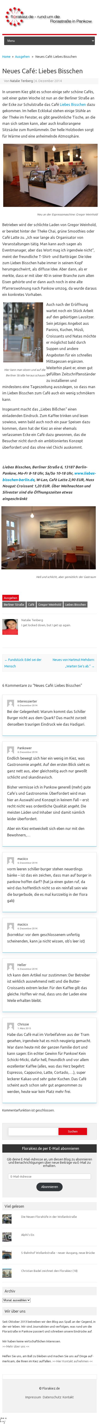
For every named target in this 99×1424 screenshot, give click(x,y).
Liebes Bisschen (73, 104)
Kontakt (68, 1397)
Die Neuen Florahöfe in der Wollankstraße (49, 1216)
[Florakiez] (49, 26)
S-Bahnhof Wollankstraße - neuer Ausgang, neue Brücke (58, 1252)
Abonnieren (49, 1187)
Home (6, 56)
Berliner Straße (14, 604)
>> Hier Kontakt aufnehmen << (72, 1361)
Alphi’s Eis (27, 1234)
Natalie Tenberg (21, 81)
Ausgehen (22, 56)
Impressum (33, 1397)
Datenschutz (52, 1397)
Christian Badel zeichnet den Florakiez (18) (49, 1270)
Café (31, 604)
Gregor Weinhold (49, 604)
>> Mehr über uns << (15, 1346)
